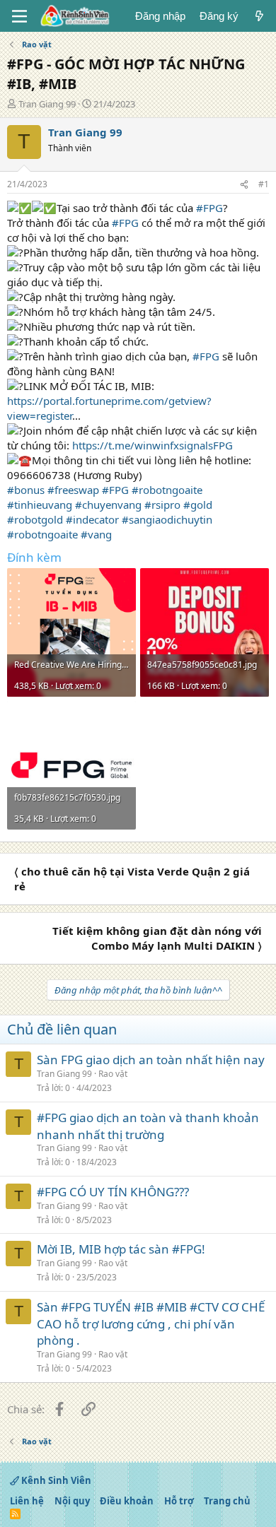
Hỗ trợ (179, 1500)
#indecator (92, 519)
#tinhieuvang (39, 504)
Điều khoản (127, 1500)
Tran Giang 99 (47, 104)
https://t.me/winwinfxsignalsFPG (152, 445)
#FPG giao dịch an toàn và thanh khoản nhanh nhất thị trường (148, 1126)
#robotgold (35, 519)
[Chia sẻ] (244, 185)
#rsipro (162, 504)
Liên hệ (27, 1500)
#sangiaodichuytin (167, 519)
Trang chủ (227, 1500)
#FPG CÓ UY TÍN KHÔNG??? (113, 1192)
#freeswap (73, 490)
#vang (96, 534)
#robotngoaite (167, 490)
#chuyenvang (108, 504)
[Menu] (19, 16)
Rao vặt (112, 1074)
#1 (263, 184)
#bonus (26, 490)
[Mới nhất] (259, 16)
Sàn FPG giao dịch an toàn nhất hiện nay (151, 1059)
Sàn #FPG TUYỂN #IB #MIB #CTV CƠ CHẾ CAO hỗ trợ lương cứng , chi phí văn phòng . (151, 1324)
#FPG (209, 208)
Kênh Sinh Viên (55, 1480)
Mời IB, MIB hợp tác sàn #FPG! (121, 1249)
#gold (197, 504)
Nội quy (72, 1500)
